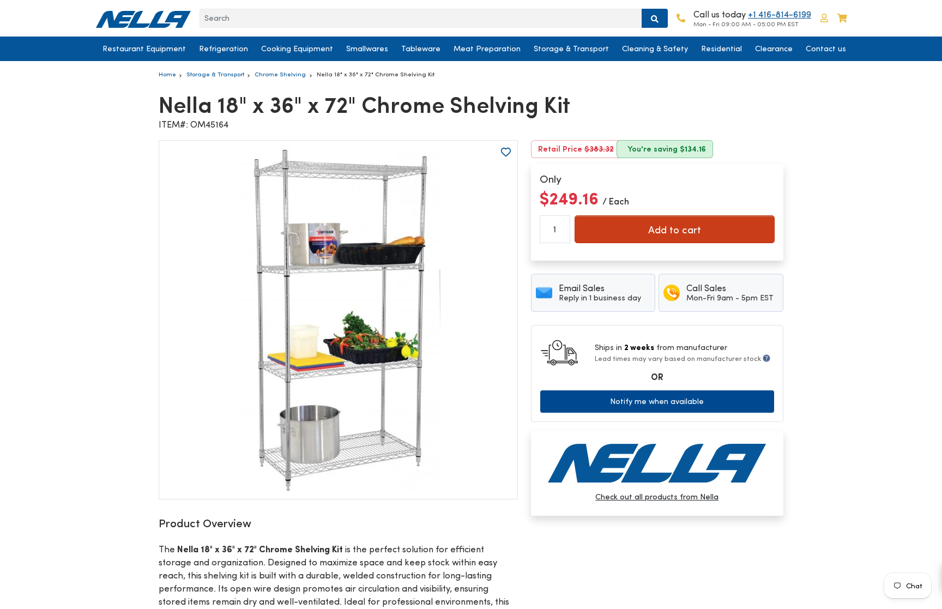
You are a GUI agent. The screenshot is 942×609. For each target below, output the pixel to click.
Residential (721, 48)
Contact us (826, 48)
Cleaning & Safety (655, 48)
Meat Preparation (487, 48)
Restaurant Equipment (144, 48)
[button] (824, 18)
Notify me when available (657, 401)
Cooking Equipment (297, 48)
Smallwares (367, 48)
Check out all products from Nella (656, 496)
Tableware (420, 48)
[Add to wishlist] (506, 152)
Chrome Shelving (280, 74)
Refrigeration (223, 48)
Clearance (774, 48)
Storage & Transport (571, 48)
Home (167, 74)
